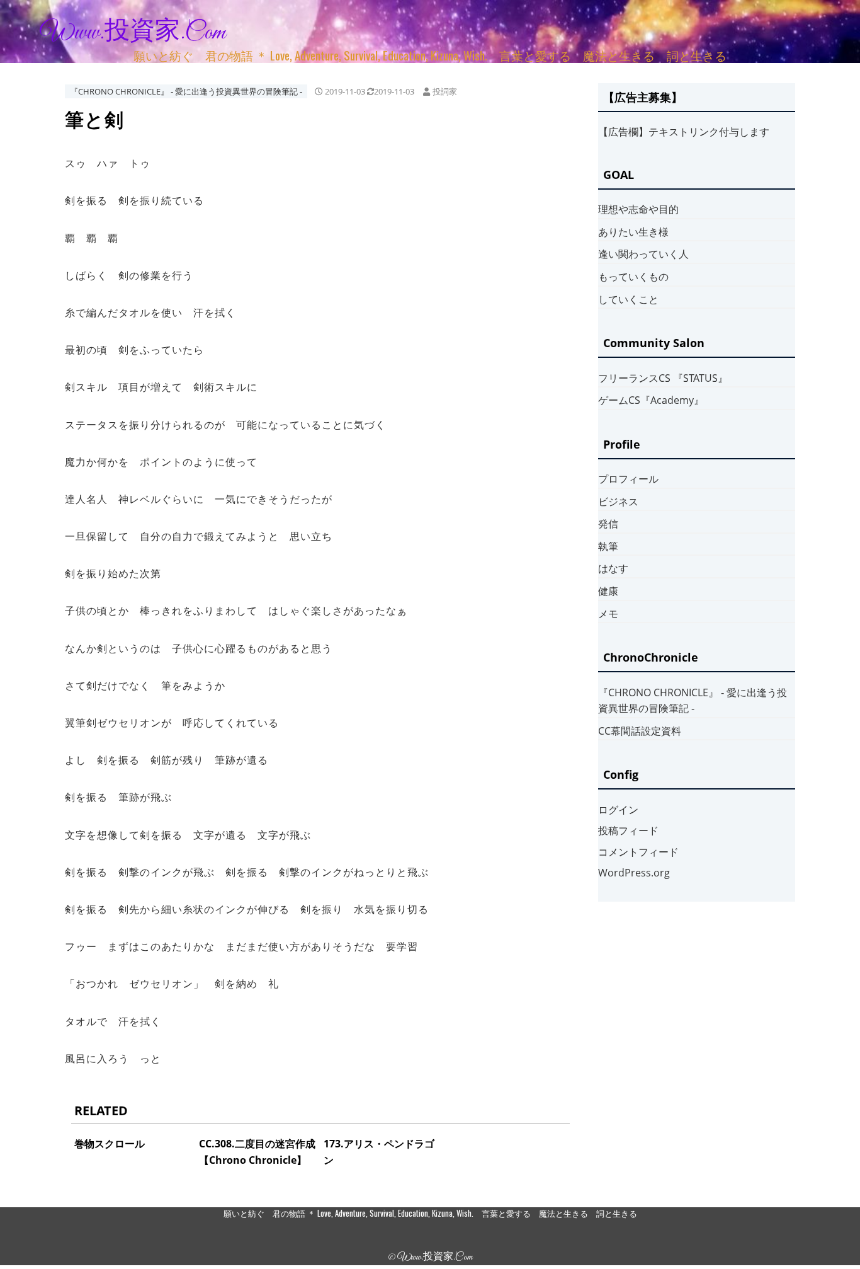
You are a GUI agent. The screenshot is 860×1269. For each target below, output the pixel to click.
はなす (613, 568)
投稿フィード (628, 830)
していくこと (628, 299)
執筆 (608, 546)
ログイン (618, 810)
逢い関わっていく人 (643, 254)
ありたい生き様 (633, 232)
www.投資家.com (132, 32)
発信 (608, 524)
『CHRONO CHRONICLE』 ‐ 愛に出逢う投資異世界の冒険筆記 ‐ (186, 91)
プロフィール (628, 479)
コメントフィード (638, 852)
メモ (608, 614)
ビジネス (618, 501)
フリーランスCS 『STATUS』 (663, 378)
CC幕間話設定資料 (639, 731)
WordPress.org (634, 873)
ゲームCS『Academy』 (651, 400)
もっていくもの (633, 277)
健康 (608, 591)
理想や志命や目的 (638, 209)
